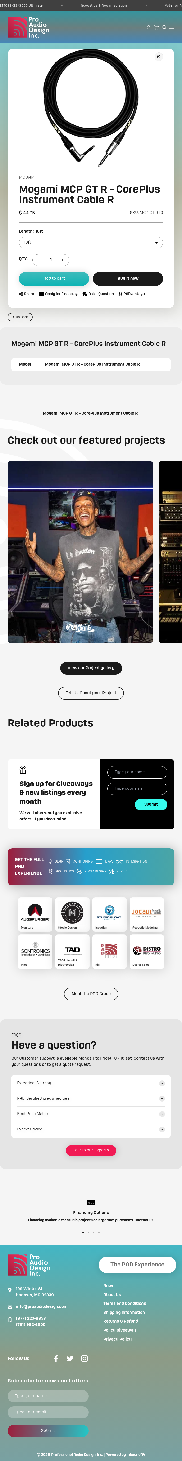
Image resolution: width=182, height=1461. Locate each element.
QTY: (23, 259)
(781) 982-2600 (31, 1325)
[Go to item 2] (88, 1232)
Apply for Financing (61, 294)
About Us (112, 1295)
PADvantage (134, 294)
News (108, 1286)
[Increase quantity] (62, 260)
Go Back (22, 317)
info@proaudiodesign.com (42, 1307)
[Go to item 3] (93, 1232)
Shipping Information (124, 1313)
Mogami (27, 177)
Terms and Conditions (124, 1304)
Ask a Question (101, 294)
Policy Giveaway (119, 1330)
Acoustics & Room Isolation (89, 5)
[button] (80, 552)
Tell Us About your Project (91, 693)
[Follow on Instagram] (84, 1358)
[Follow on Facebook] (56, 1358)
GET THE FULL (29, 867)
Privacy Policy (117, 1339)
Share (29, 294)
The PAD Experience (137, 1264)
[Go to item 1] (83, 1232)
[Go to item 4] (99, 1232)
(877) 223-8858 (31, 1318)
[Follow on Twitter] (70, 1358)
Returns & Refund (120, 1321)
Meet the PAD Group (91, 994)
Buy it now (128, 278)
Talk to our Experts (91, 1150)
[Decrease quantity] (39, 260)
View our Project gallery (91, 668)
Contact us (144, 1220)
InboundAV (136, 1455)
